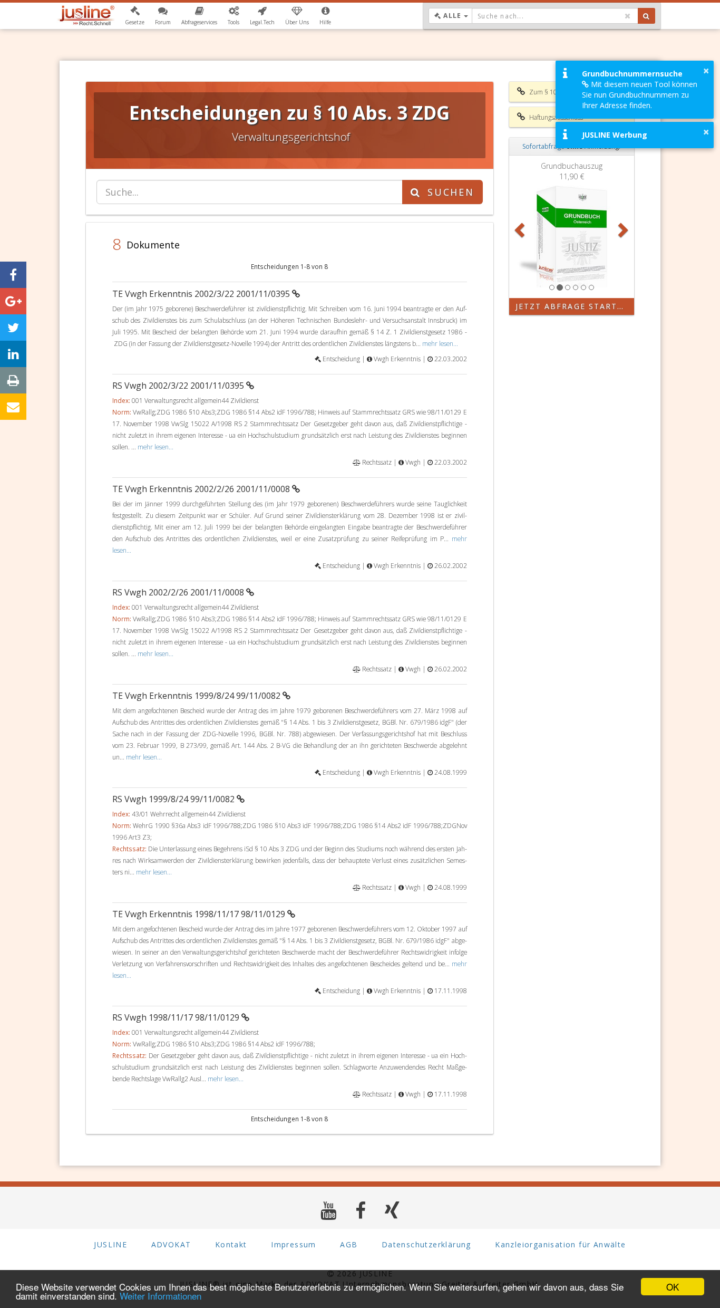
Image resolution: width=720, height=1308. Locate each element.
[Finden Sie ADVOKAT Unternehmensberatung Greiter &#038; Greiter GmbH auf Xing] (392, 1210)
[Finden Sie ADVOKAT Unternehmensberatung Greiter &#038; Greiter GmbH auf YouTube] (328, 1210)
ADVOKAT (171, 1244)
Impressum (293, 1244)
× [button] (706, 70)
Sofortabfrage (543, 146)
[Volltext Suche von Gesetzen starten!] (646, 16)
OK (672, 1286)
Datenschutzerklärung (426, 1244)
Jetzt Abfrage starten (572, 306)
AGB (348, 1244)
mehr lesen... (440, 343)
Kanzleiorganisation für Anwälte (560, 1244)
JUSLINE (110, 1244)
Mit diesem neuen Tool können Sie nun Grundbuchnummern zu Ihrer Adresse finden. (639, 94)
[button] (135, 16)
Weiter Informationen (160, 1295)
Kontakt (231, 1244)
